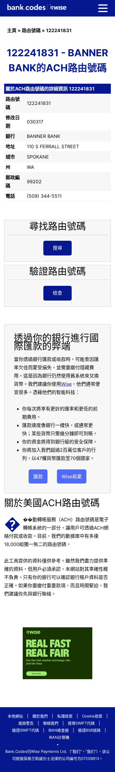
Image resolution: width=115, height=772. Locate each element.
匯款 (38, 476)
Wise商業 (72, 476)
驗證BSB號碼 (89, 730)
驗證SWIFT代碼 (25, 730)
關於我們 (40, 716)
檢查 (57, 293)
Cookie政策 (92, 716)
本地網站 (15, 716)
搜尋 (57, 248)
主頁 (12, 30)
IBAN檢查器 (58, 730)
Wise (66, 384)
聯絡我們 (50, 723)
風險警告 (26, 723)
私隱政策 (65, 716)
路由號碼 (31, 30)
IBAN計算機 (59, 737)
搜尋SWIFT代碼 (81, 723)
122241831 (59, 30)
